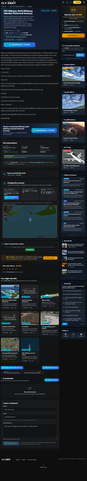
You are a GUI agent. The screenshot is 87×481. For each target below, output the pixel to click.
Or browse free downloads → (73, 39)
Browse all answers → (73, 234)
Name (5, 406)
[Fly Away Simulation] (8, 2)
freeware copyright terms (37, 162)
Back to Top (43, 467)
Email (5, 413)
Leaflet (40, 236)
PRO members (8, 157)
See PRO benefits (49, 258)
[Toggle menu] (84, 2)
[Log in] (70, 2)
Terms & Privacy (31, 459)
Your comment (7, 423)
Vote (65, 324)
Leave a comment (53, 380)
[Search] (63, 2)
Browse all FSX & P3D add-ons (13, 367)
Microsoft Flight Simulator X (17, 6)
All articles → (73, 277)
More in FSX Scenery (51, 367)
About (23, 459)
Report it (11, 164)
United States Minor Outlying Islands (16, 37)
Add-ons (4, 6)
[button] (30, 219)
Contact (18, 459)
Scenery (30, 6)
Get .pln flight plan (12, 197)
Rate (18, 30)
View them (30, 249)
